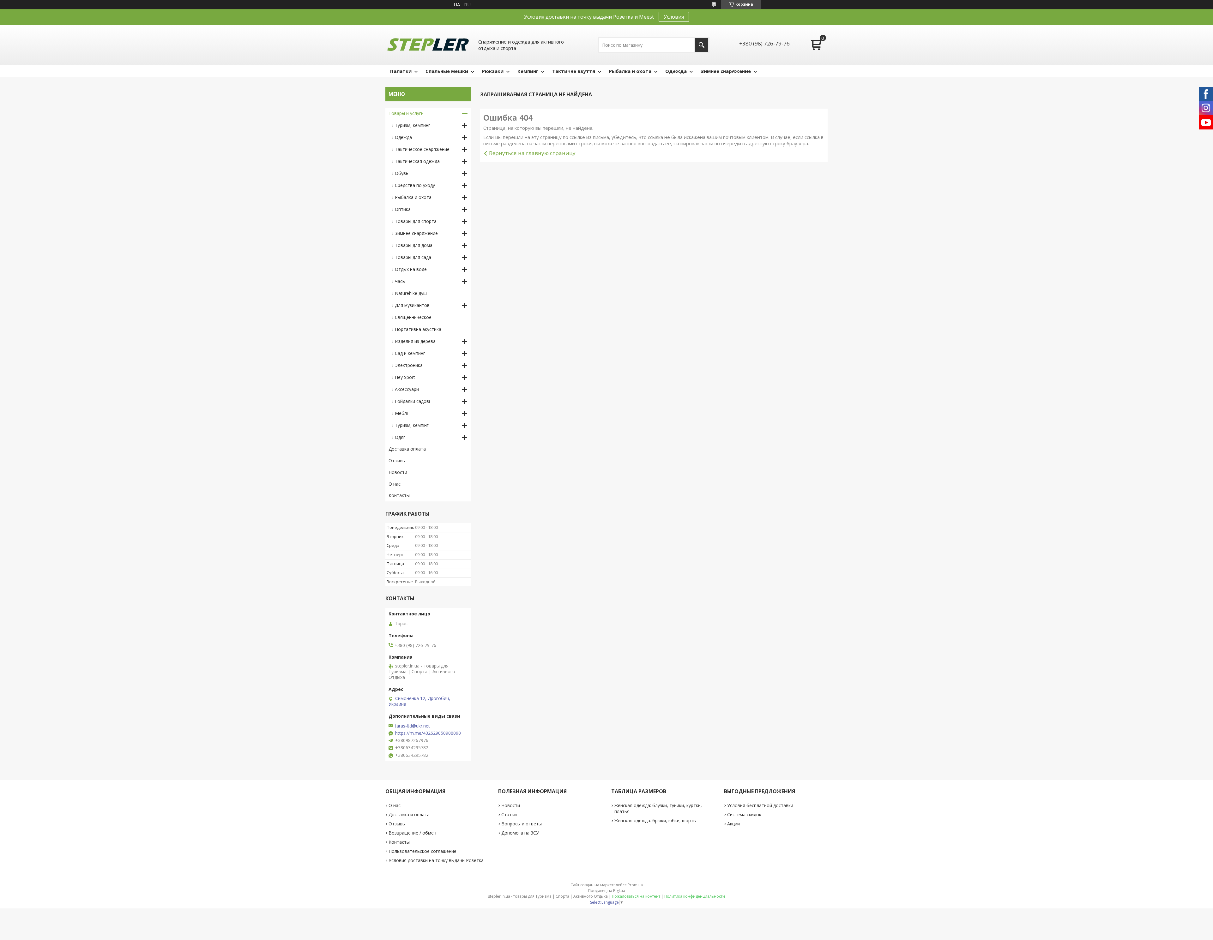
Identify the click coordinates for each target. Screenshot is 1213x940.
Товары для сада (413, 257)
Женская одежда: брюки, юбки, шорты (655, 820)
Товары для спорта (416, 221)
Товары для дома (413, 245)
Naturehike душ (411, 293)
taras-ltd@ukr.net (412, 726)
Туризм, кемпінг (412, 425)
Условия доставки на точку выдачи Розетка (436, 860)
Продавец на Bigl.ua (606, 890)
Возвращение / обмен (412, 833)
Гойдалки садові (412, 401)
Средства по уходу (415, 185)
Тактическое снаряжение (422, 149)
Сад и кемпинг (410, 353)
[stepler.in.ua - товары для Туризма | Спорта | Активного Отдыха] (428, 45)
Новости (398, 472)
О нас (395, 484)
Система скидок (744, 814)
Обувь (401, 173)
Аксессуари (407, 389)
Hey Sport (405, 377)
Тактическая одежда (417, 161)
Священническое (413, 317)
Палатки (401, 71)
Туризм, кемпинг (412, 125)
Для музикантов (412, 305)
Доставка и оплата (409, 814)
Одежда (676, 71)
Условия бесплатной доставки (760, 805)
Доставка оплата (407, 449)
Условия (674, 16)
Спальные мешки (446, 71)
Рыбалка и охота (630, 71)
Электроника (409, 365)
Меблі (401, 413)
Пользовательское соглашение (422, 851)
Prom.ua (635, 885)
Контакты (399, 495)
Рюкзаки (493, 71)
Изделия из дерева (415, 341)
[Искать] (701, 45)
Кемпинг (527, 71)
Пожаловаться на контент (636, 896)
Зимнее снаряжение (726, 71)
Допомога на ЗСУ (520, 833)
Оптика (403, 209)
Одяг (400, 437)
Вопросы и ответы (521, 824)
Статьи (509, 814)
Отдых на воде (411, 269)
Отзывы (397, 461)
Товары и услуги (406, 113)
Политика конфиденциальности (694, 896)
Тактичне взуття (573, 71)
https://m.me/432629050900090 (428, 733)
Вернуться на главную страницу (532, 153)
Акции (733, 824)
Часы (400, 281)
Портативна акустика (418, 329)
